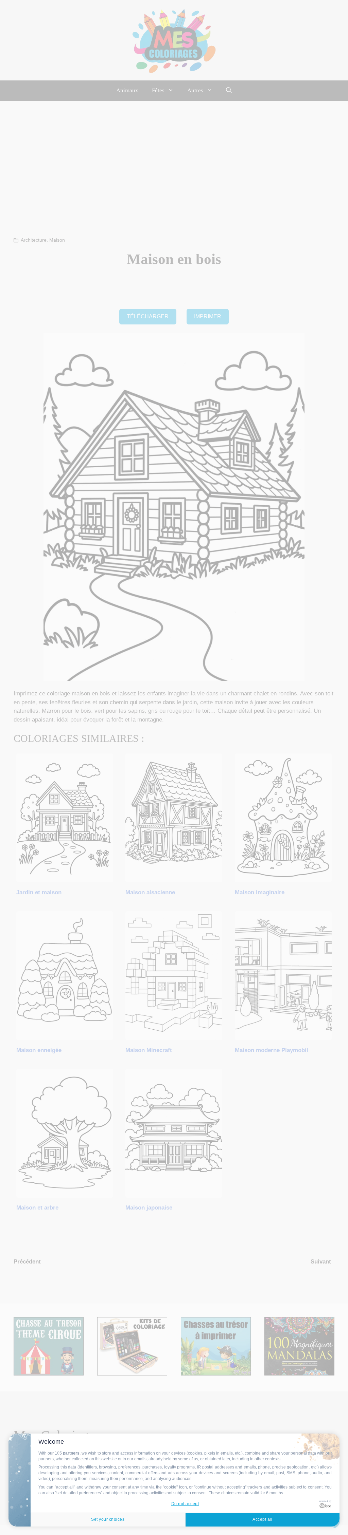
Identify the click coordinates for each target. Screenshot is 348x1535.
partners (71, 1453)
